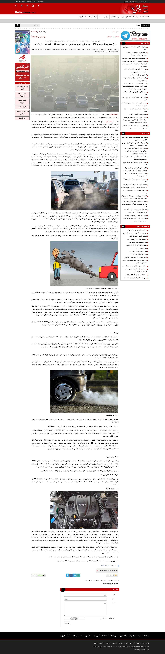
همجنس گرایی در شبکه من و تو (138, 236)
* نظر (113, 603)
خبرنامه (23, 1)
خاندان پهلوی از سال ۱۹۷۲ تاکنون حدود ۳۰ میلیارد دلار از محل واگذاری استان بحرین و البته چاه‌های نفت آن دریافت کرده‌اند (134, 120)
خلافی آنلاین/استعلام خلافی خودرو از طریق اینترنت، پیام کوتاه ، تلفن (135, 270)
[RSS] (16, 6)
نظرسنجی (114, 644)
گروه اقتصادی (113, 114)
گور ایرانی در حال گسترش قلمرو (138, 75)
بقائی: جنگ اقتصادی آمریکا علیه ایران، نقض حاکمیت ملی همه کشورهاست (135, 70)
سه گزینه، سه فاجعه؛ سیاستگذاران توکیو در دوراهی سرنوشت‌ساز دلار (135, 219)
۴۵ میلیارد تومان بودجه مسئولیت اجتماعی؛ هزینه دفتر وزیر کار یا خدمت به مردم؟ (135, 211)
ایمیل (113, 599)
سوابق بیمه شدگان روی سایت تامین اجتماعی (135, 233)
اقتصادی (109, 37)
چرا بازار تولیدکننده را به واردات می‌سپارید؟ (136, 215)
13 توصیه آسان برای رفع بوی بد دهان (137, 239)
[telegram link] (75, 575)
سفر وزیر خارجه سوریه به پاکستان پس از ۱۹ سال (135, 180)
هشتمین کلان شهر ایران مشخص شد (137, 230)
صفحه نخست (144, 16)
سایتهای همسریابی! (141, 248)
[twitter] (21, 6)
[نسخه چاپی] (32, 37)
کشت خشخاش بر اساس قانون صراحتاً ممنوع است (135, 163)
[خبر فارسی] (22, 67)
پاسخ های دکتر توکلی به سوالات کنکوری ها (135, 278)
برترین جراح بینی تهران (22, 87)
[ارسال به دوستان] (34, 37)
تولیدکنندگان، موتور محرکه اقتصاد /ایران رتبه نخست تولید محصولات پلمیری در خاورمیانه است (134, 186)
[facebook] (39, 6)
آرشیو (133, 644)
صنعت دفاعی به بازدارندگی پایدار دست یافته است (135, 93)
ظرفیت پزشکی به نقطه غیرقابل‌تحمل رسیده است (134, 58)
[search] (17, 25)
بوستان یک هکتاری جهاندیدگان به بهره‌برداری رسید (135, 48)
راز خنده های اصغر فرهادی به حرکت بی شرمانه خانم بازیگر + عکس (134, 261)
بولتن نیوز (109, 121)
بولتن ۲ (135, 16)
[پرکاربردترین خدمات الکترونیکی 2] (22, 42)
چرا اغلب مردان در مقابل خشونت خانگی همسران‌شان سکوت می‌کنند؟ (136, 54)
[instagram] (33, 5)
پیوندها (29, 1)
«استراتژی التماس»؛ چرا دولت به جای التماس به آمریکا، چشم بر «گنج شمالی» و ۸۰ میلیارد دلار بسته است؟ (112, 25)
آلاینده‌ (102, 566)
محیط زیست (108, 566)
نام (114, 595)
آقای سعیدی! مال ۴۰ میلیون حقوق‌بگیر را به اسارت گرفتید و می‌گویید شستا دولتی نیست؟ (135, 169)
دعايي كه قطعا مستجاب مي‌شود (138, 251)
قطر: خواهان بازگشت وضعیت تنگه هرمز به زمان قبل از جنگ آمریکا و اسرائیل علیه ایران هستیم (134, 197)
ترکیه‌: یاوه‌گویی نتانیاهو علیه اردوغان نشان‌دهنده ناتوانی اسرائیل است (134, 104)
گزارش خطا (111, 575)
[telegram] (27, 5)
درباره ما (34, 1)
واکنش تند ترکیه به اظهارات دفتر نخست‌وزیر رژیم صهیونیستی (135, 79)
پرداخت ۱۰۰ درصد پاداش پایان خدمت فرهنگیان (134, 266)
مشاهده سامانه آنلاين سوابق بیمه (138, 242)
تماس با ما (40, 1)
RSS (95, 644)
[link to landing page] (138, 8)
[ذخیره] (36, 36)
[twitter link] (67, 575)
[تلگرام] (135, 35)
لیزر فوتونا (22, 118)
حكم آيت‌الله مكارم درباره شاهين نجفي (136, 245)
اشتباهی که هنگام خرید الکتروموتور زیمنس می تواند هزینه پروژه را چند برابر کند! (134, 144)
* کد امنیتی (112, 618)
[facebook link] (71, 575)
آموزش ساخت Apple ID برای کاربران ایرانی (135, 257)
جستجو (127, 644)
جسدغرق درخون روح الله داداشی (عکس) (136, 275)
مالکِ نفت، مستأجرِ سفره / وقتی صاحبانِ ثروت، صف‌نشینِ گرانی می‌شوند (134, 158)
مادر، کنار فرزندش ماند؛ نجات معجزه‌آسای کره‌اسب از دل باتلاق (136, 175)
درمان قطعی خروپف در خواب (22, 112)
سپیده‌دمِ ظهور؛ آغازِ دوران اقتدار (138, 114)
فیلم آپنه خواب (22, 107)
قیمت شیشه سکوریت (22, 94)
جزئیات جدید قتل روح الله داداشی (138, 254)
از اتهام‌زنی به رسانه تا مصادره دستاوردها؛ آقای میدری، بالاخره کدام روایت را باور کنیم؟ (134, 127)
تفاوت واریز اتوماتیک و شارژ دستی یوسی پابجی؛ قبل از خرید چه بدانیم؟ (134, 138)
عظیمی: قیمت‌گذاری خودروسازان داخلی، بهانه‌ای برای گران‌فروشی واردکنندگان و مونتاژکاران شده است (134, 204)
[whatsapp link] (78, 575)
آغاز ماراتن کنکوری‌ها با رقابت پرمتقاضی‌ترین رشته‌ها (135, 191)
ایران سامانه (137, 649)
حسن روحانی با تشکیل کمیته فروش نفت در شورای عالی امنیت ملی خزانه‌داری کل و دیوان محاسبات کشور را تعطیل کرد (135, 151)
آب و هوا (18, 1)
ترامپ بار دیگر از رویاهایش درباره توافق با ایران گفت (134, 98)
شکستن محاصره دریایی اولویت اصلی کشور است (135, 110)
